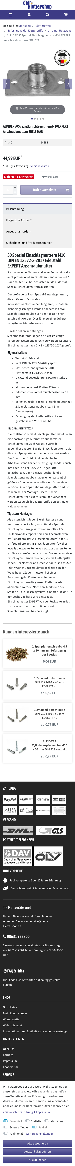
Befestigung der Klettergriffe (25, 30)
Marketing (56, 1121)
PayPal (42, 1127)
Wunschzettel (11, 1019)
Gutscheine (10, 1007)
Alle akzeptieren (37, 1143)
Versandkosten (39, 166)
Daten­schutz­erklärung (19, 1112)
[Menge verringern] (15, 192)
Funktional (16, 1133)
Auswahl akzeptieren (37, 1151)
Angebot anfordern (18, 231)
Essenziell (15, 1121)
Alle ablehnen (37, 1159)
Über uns (8, 1048)
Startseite (25, 25)
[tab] (37, 209)
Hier (5, 980)
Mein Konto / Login (15, 1013)
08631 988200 (18, 936)
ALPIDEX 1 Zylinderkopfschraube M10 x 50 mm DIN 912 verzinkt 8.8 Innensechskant (49, 746)
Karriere (8, 1054)
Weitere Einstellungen (40, 1133)
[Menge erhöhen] (15, 187)
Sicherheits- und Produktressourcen (29, 242)
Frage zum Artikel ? (19, 220)
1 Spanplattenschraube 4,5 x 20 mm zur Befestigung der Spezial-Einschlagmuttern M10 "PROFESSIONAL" (49, 651)
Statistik (36, 1121)
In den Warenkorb (44, 190)
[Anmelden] (29, 14)
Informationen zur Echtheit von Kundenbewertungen (36, 1031)
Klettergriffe (43, 25)
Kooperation (11, 1067)
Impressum (10, 1061)
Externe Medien (19, 1127)
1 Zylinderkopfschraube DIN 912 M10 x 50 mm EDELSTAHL (49, 713)
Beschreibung (15, 209)
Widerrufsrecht (12, 1025)
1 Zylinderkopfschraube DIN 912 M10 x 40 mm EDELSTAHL (49, 682)
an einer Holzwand (59, 30)
